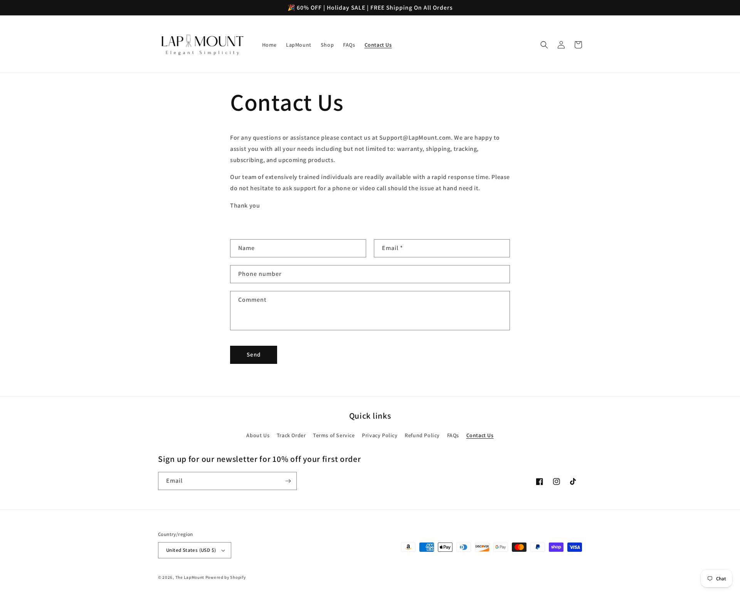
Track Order (291, 435)
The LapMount (189, 577)
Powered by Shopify (225, 577)
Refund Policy (422, 435)
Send (254, 354)
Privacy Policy (379, 435)
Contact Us (480, 435)
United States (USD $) (191, 550)
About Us (257, 435)
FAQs (453, 435)
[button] (544, 44)
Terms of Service (334, 435)
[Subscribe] (287, 481)
